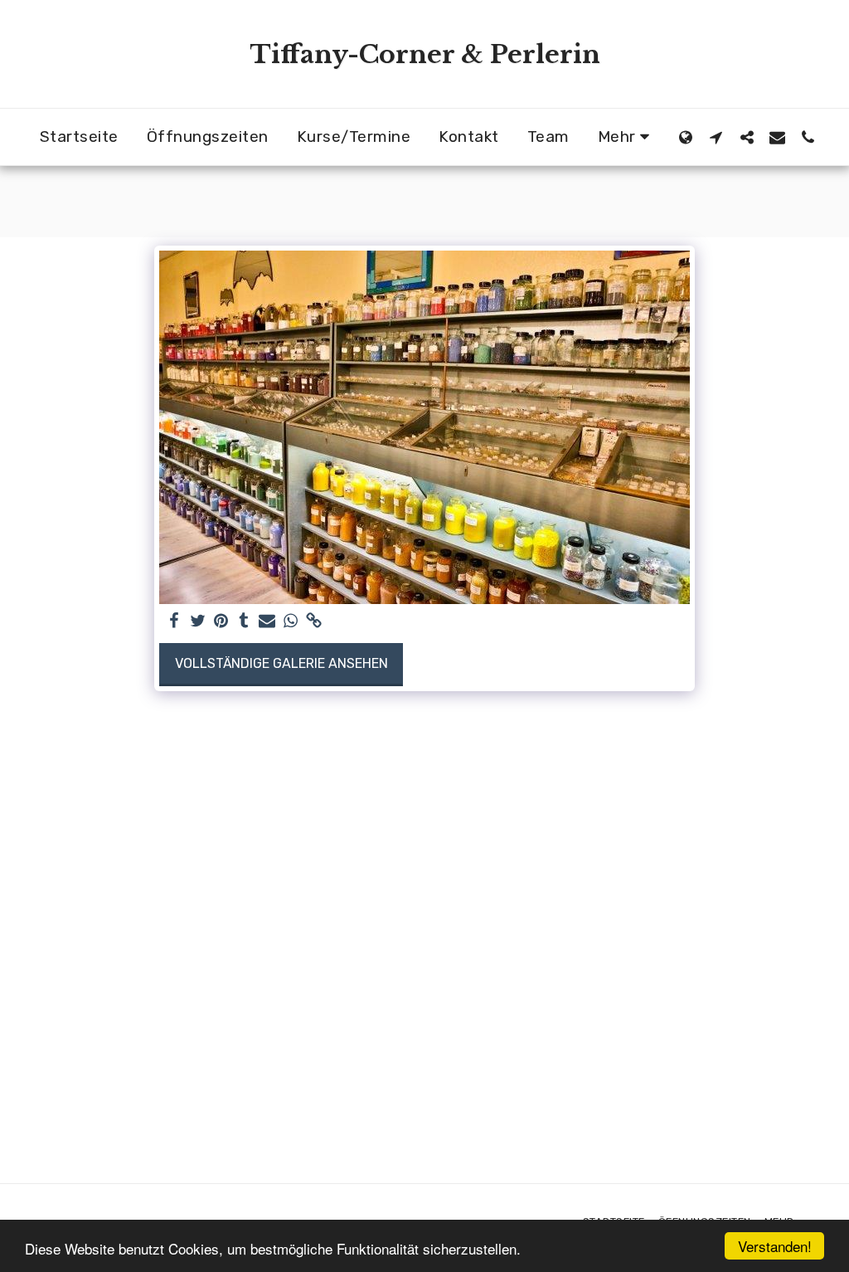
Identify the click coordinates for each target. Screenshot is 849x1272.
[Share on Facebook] (174, 621)
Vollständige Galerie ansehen (281, 663)
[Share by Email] (267, 621)
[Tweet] (197, 621)
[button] (715, 137)
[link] (313, 621)
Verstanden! (775, 1245)
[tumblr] (243, 621)
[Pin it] (220, 621)
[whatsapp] (290, 621)
